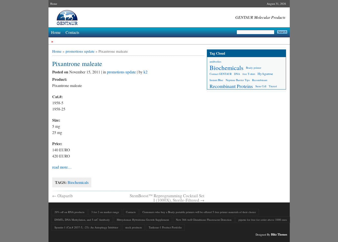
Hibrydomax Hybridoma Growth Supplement (143, 219)
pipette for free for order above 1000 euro (263, 219)
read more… (62, 167)
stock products (133, 227)
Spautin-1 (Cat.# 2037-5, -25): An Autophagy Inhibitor (86, 227)
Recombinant (259, 80)
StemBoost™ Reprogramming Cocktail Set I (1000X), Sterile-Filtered (167, 198)
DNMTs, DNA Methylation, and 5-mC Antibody (82, 219)
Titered (273, 86)
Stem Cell (260, 86)
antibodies (215, 61)
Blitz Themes (279, 234)
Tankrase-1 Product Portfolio (165, 227)
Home (53, 3)
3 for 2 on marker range (105, 212)
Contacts (72, 32)
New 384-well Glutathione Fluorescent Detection (204, 219)
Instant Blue (216, 80)
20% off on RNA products (69, 212)
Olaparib (62, 195)
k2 (145, 71)
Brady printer (253, 67)
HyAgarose (265, 73)
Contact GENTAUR (221, 74)
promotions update (80, 51)
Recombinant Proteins (231, 86)
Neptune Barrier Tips (238, 80)
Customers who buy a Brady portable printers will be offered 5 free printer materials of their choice (199, 212)
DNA (237, 74)
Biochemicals (78, 182)
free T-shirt (248, 74)
